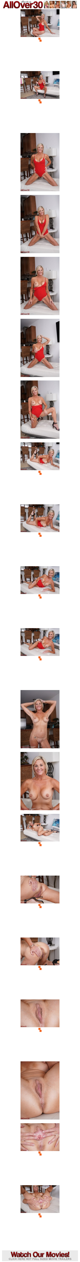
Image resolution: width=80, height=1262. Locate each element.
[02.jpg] (40, 101)
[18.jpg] (40, 1091)
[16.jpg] (40, 968)
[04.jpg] (40, 225)
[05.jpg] (40, 287)
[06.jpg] (40, 349)
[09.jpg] (40, 534)
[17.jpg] (40, 1029)
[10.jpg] (40, 596)
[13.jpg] (40, 782)
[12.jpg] (40, 720)
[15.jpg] (40, 906)
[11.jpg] (40, 658)
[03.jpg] (40, 163)
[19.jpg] (40, 1153)
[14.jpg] (40, 844)
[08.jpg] (40, 472)
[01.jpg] (40, 39)
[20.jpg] (40, 1215)
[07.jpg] (40, 410)
